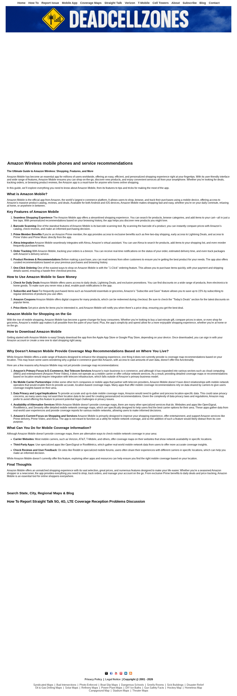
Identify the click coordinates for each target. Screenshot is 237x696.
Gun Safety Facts (154, 687)
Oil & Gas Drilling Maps (48, 687)
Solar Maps (71, 687)
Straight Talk (113, 3)
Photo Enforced (88, 684)
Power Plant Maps (111, 687)
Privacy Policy (93, 679)
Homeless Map (193, 687)
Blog (202, 3)
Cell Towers (161, 3)
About (175, 3)
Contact (214, 3)
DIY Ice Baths (133, 687)
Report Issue (50, 3)
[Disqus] (118, 545)
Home (21, 3)
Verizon (130, 3)
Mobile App (69, 3)
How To (33, 3)
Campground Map (99, 690)
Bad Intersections (66, 684)
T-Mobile (144, 3)
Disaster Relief (195, 684)
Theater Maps (140, 690)
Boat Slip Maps (109, 684)
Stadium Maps (121, 690)
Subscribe (190, 3)
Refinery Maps (89, 687)
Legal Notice (113, 679)
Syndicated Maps (43, 684)
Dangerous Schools (132, 684)
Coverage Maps (91, 3)
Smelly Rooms (155, 684)
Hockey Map (174, 687)
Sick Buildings (175, 684)
